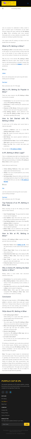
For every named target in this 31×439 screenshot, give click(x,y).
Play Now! (4, 82)
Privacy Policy (5, 412)
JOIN (27, 424)
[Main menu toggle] (27, 3)
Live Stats (4, 401)
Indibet (4, 73)
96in (3, 188)
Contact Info (4, 410)
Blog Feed (4, 404)
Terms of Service (5, 415)
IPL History (4, 398)
